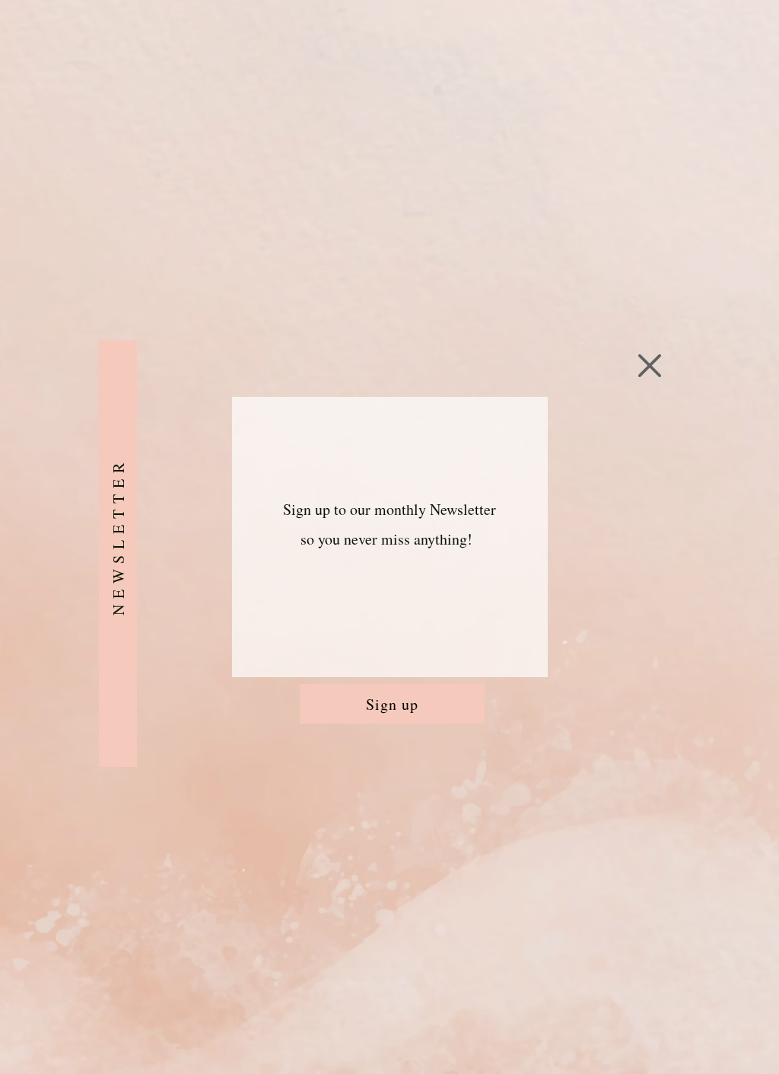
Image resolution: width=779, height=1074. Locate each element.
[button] (649, 365)
